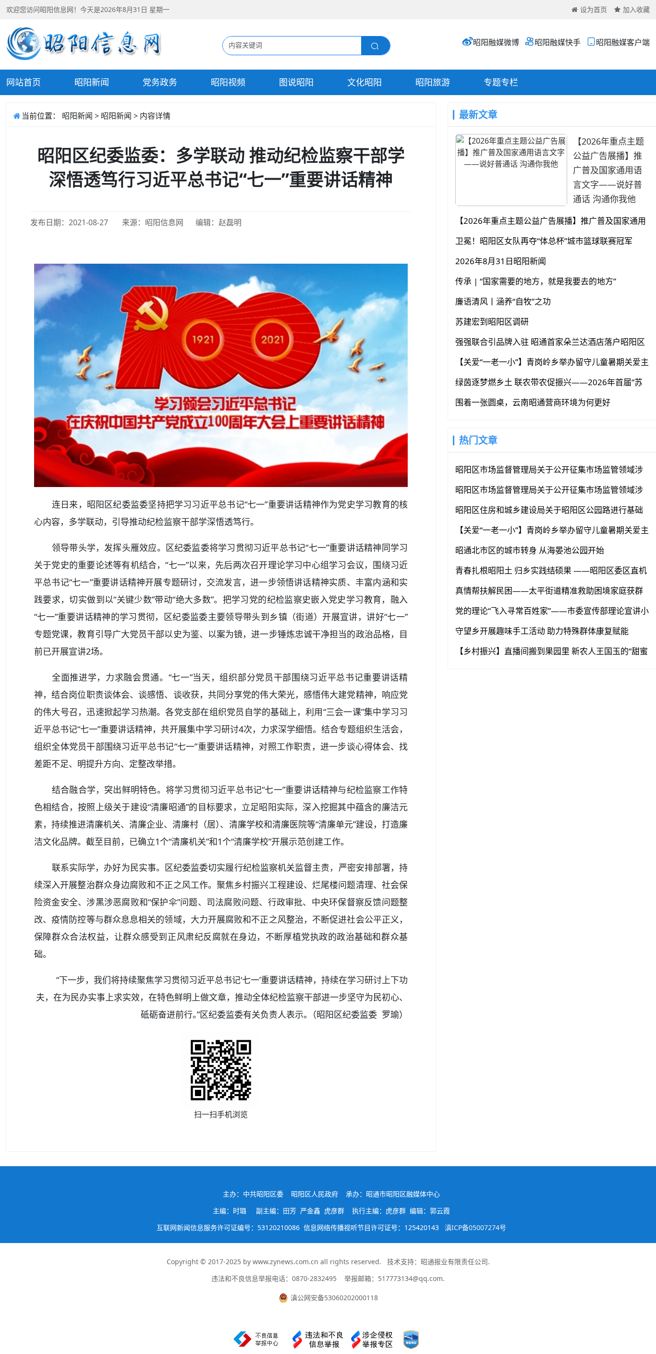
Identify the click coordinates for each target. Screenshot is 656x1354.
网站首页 (23, 82)
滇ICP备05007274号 (475, 1227)
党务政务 (160, 82)
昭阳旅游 (432, 82)
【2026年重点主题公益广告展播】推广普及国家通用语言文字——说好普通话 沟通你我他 (608, 170)
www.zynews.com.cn (285, 1261)
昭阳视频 (228, 82)
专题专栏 (501, 82)
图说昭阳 (296, 82)
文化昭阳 (364, 82)
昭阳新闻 (91, 82)
